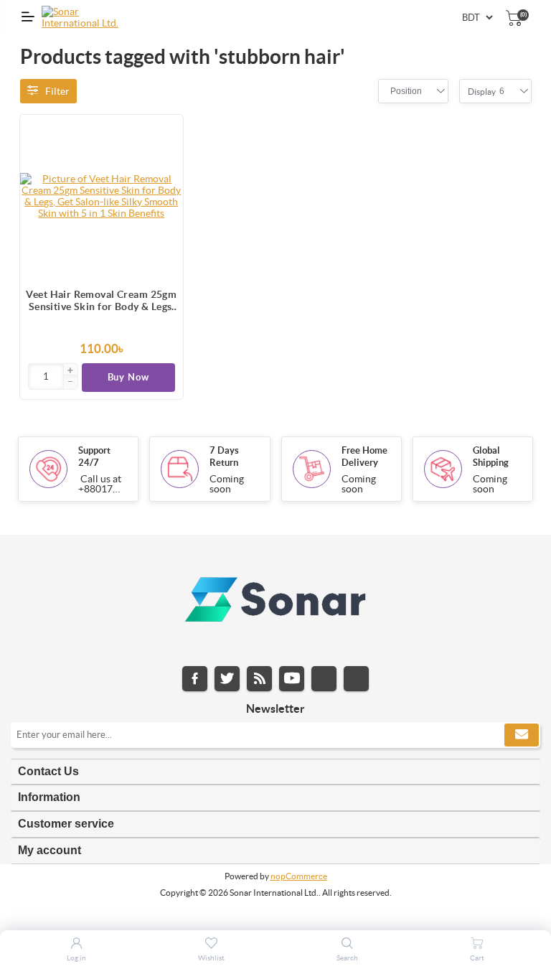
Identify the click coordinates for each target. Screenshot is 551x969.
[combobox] (406, 91)
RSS (259, 678)
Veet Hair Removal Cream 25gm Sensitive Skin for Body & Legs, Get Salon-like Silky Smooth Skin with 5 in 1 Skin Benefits (101, 301)
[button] (70, 371)
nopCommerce (298, 876)
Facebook (194, 678)
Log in (76, 958)
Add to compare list (165, 161)
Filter (57, 91)
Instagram (323, 678)
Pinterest (356, 678)
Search (347, 958)
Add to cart (165, 132)
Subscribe (521, 735)
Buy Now (129, 377)
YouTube (291, 678)
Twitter (227, 678)
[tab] (275, 772)
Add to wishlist (165, 190)
